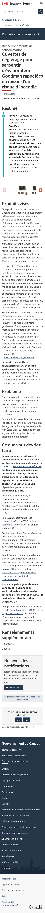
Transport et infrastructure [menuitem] (15, 833)
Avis (4, 896)
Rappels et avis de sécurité (17, 25)
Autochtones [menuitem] (8, 856)
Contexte (9, 643)
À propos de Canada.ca (13, 890)
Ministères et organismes (14, 755)
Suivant (40, 190)
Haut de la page (9, 905)
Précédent (4, 190)
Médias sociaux (9, 878)
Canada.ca (7, 19)
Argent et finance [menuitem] (10, 844)
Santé (18, 19)
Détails (8, 649)
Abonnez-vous (14, 687)
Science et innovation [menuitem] (12, 850)
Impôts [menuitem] (5, 803)
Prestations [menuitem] (7, 792)
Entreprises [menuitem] (7, 786)
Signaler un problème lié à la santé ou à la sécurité (22, 698)
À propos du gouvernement (15, 761)
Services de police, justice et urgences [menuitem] (20, 827)
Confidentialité (9, 902)
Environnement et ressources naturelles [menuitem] (21, 809)
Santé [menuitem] (4, 798)
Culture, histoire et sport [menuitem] (13, 821)
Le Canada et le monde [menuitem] (12, 838)
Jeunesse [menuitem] (6, 868)
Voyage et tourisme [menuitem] (11, 780)
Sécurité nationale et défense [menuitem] (16, 815)
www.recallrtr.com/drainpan (19, 357)
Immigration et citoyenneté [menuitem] (15, 774)
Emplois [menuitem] (5, 768)
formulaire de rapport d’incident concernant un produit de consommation (19, 576)
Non (26, 720)
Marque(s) (9, 93)
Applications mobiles (12, 884)
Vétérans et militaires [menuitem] (12, 862)
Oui (18, 720)
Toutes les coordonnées (13, 749)
